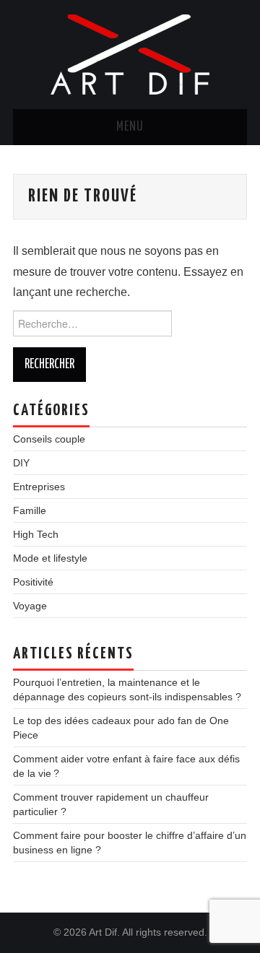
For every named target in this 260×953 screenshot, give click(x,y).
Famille (29, 510)
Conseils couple (49, 439)
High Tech (35, 534)
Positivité (33, 582)
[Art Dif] (130, 54)
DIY (21, 463)
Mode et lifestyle (50, 558)
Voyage (30, 606)
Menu (130, 127)
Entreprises (39, 486)
